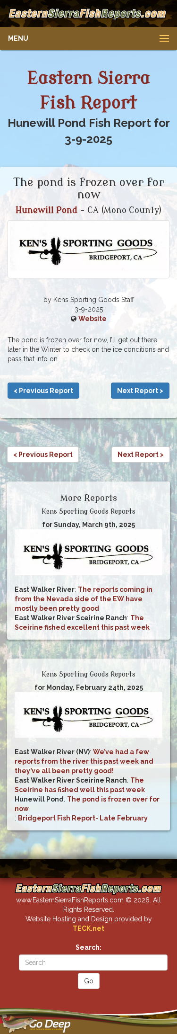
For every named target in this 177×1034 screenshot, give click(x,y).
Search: (88, 947)
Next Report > (140, 390)
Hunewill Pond (46, 210)
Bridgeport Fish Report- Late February (83, 818)
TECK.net (88, 928)
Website (92, 318)
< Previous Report (43, 390)
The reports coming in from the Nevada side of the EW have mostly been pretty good (83, 599)
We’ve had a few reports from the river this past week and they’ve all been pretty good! (84, 761)
